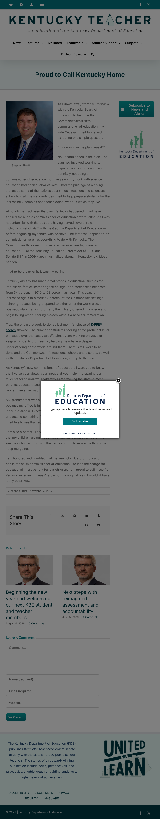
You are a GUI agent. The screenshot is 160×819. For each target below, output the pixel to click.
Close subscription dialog (119, 381)
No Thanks (69, 433)
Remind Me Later (87, 433)
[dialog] (80, 409)
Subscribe (80, 421)
